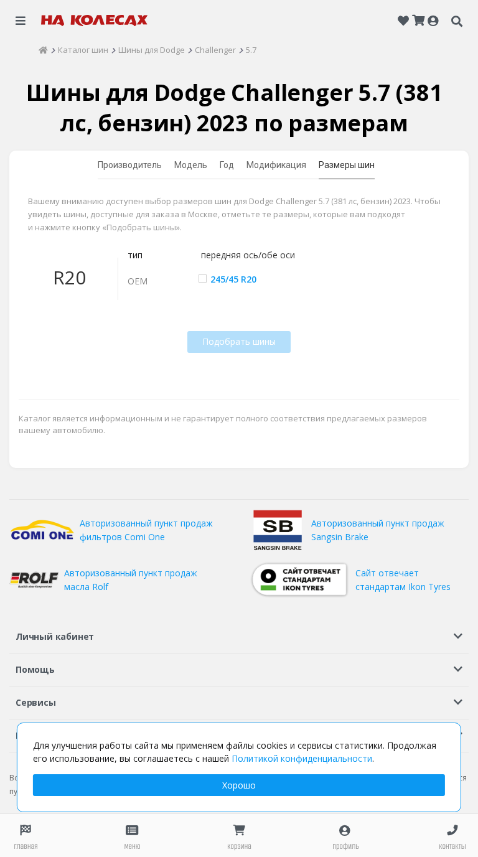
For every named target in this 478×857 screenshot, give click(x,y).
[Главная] (43, 49)
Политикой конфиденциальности (302, 758)
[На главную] (94, 20)
